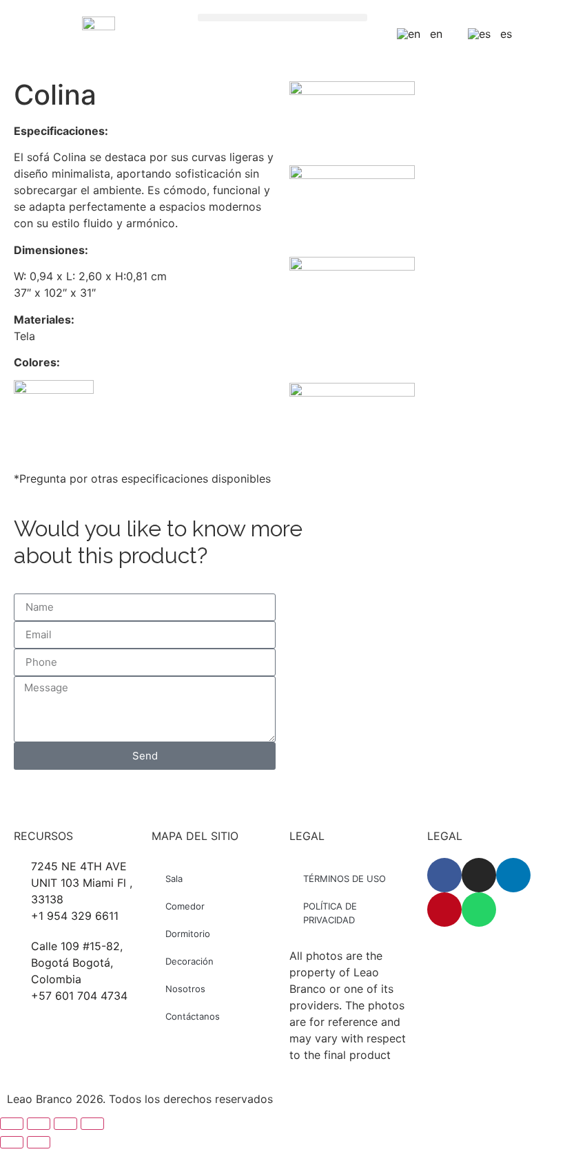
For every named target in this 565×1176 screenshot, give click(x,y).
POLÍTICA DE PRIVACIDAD (330, 913)
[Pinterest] (444, 909)
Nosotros (185, 988)
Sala (174, 878)
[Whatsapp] (479, 909)
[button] (283, 17)
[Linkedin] (513, 875)
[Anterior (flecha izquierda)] (11, 1142)
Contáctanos (192, 1016)
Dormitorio (187, 933)
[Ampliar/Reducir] (11, 1123)
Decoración (189, 961)
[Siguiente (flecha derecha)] (38, 1142)
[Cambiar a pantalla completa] (38, 1123)
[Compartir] (65, 1123)
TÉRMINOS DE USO (344, 878)
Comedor (185, 906)
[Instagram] (479, 875)
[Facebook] (444, 875)
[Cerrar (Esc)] (92, 1123)
